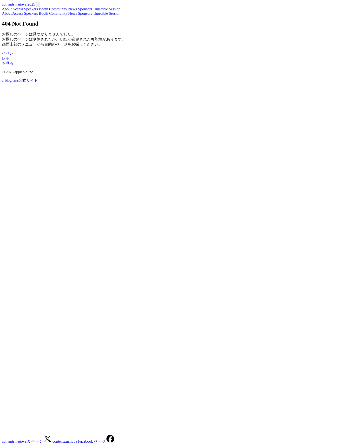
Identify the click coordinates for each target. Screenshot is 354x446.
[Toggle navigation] (38, 4)
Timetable (100, 9)
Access (17, 9)
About (7, 9)
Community (58, 9)
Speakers (31, 9)
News (72, 9)
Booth (43, 9)
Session (114, 9)
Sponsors (85, 9)
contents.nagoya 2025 (19, 4)
